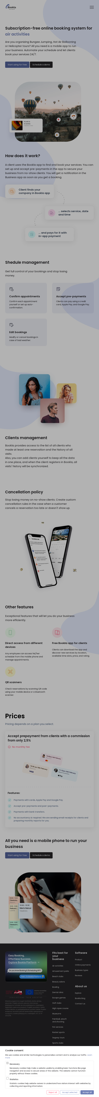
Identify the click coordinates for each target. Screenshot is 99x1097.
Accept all (87, 1092)
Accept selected (69, 1092)
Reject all (53, 1092)
